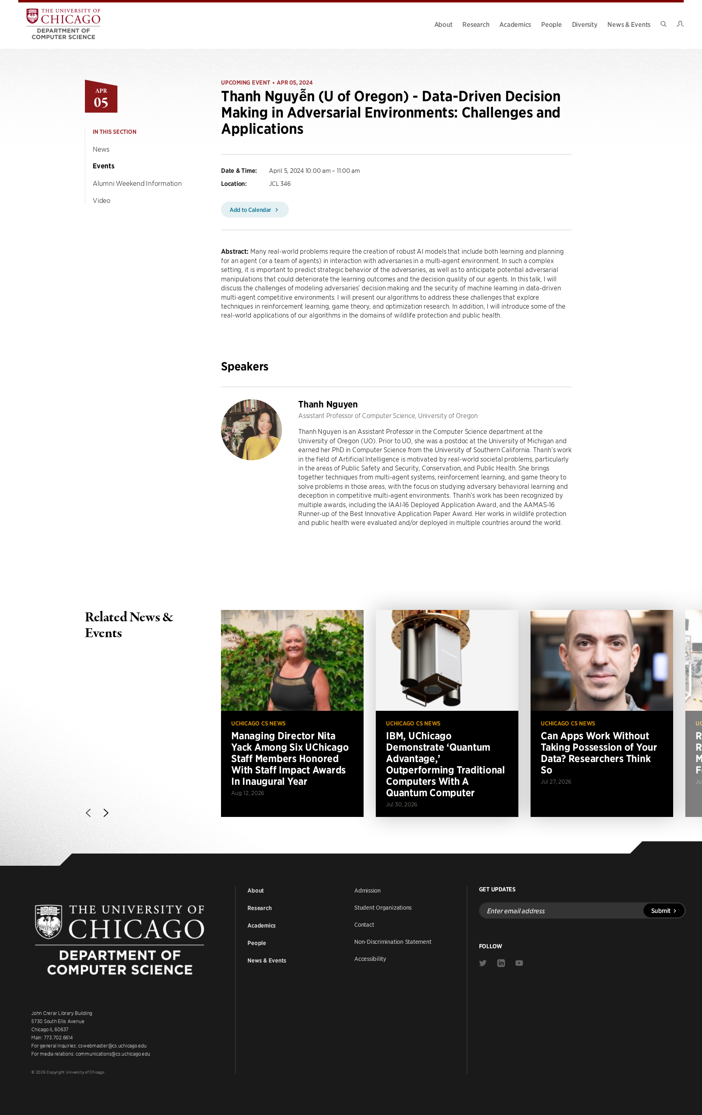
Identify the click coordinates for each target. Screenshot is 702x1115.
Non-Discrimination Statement (392, 941)
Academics (515, 24)
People (551, 24)
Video (101, 200)
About (443, 24)
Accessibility (370, 958)
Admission (367, 890)
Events (104, 166)
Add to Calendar (251, 209)
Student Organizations (383, 907)
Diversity (585, 24)
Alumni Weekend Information (137, 183)
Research (475, 24)
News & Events (628, 24)
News (101, 149)
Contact (364, 924)
